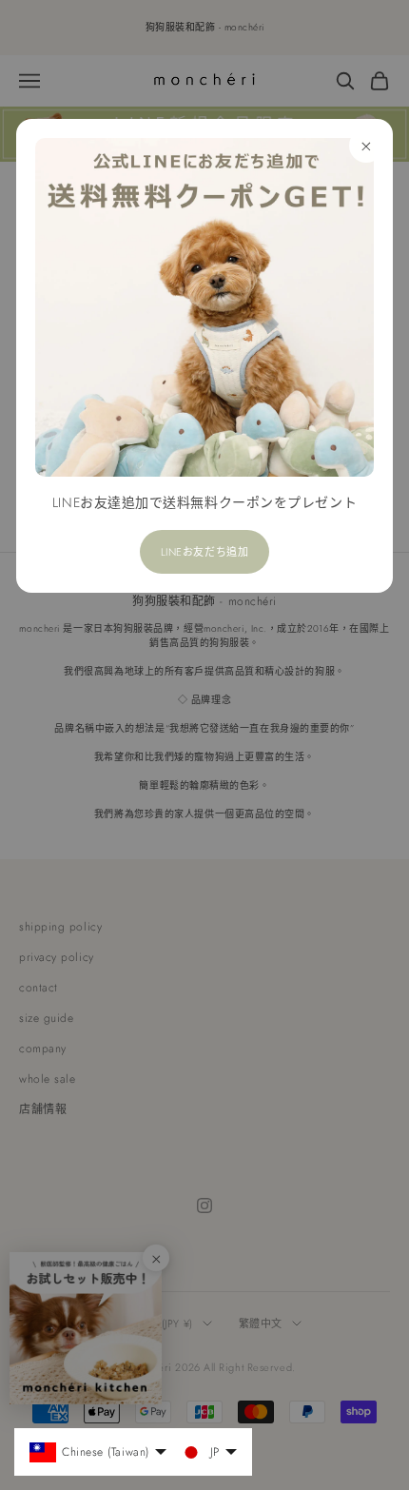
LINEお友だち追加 (205, 551)
